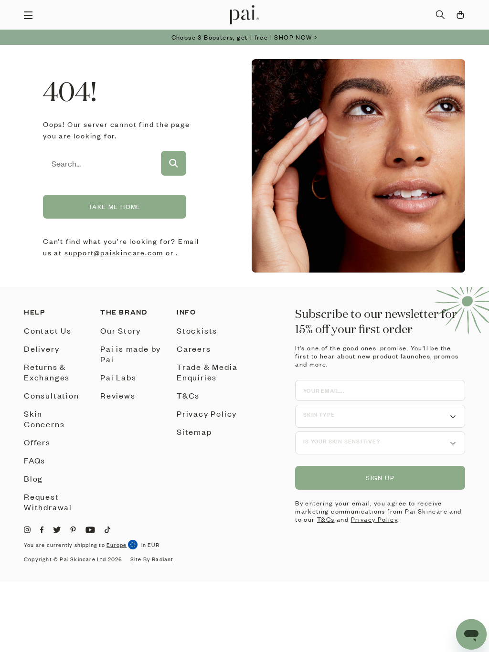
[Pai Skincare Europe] (244, 14)
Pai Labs (118, 377)
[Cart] (460, 15)
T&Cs (188, 395)
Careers (194, 348)
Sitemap (194, 431)
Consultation (51, 395)
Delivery (41, 348)
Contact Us (48, 330)
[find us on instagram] (27, 530)
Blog (33, 478)
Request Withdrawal (48, 501)
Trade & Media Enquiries (207, 371)
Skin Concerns (44, 418)
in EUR (150, 545)
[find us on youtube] (90, 530)
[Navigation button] (28, 15)
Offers (37, 442)
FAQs (34, 460)
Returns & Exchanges (47, 371)
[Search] (440, 15)
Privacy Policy (207, 413)
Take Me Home (114, 206)
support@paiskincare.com (113, 252)
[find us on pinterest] (73, 530)
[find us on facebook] (41, 530)
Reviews (118, 395)
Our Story (120, 330)
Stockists (197, 330)
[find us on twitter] (57, 530)
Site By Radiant (152, 559)
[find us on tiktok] (107, 530)
